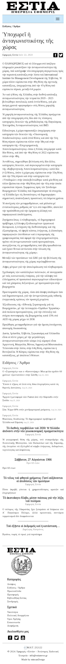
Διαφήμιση (12, 625)
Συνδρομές (12, 601)
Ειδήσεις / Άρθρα (11, 26)
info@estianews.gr (39, 655)
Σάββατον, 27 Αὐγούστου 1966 (33, 459)
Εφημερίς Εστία (10, 55)
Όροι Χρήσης (14, 619)
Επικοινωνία (13, 622)
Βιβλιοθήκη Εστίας (17, 598)
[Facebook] (55, 55)
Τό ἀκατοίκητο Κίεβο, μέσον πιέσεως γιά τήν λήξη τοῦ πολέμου (33, 499)
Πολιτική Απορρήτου (18, 615)
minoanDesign (38, 659)
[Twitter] (61, 55)
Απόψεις (11, 584)
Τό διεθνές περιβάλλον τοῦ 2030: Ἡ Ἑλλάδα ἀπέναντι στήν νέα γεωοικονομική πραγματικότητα (33, 429)
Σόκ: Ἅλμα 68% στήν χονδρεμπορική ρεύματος (26, 409)
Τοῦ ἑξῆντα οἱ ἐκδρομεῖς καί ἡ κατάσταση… (33, 526)
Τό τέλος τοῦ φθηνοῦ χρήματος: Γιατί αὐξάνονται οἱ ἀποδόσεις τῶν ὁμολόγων (33, 479)
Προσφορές (13, 594)
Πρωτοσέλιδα (14, 591)
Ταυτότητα (12, 612)
